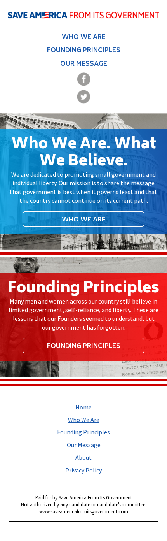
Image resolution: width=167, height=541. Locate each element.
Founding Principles (83, 50)
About (83, 457)
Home (83, 407)
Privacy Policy (83, 470)
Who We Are (84, 37)
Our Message (83, 64)
